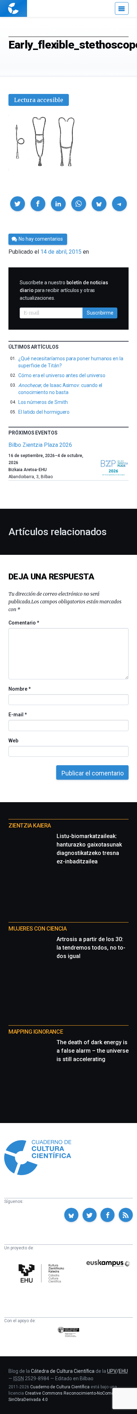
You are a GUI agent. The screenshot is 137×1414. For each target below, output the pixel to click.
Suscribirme (100, 313)
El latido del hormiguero (44, 412)
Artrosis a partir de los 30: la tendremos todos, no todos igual (91, 947)
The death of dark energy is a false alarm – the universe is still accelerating (93, 1051)
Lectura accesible (38, 99)
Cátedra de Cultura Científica (62, 1371)
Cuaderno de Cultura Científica (60, 1386)
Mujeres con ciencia (37, 928)
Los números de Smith (43, 402)
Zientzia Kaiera (29, 825)
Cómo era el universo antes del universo (61, 375)
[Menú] (122, 8)
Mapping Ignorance (35, 1031)
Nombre (19, 689)
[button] (17, 203)
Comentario (23, 623)
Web (13, 740)
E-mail (17, 714)
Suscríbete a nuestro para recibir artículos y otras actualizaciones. (64, 290)
